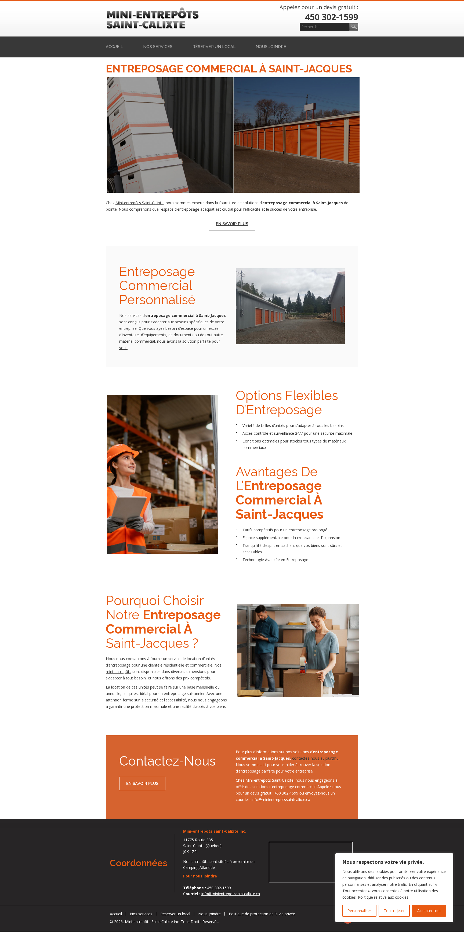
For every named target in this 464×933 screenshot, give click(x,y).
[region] (394, 887)
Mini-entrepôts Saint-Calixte (139, 202)
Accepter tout (429, 910)
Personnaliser (359, 910)
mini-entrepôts (118, 671)
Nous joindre (271, 46)
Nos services (157, 46)
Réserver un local (214, 46)
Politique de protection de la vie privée (262, 913)
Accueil (114, 46)
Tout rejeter (394, 910)
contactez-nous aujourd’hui (315, 758)
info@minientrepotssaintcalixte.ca (230, 893)
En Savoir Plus (232, 223)
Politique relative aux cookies (383, 897)
